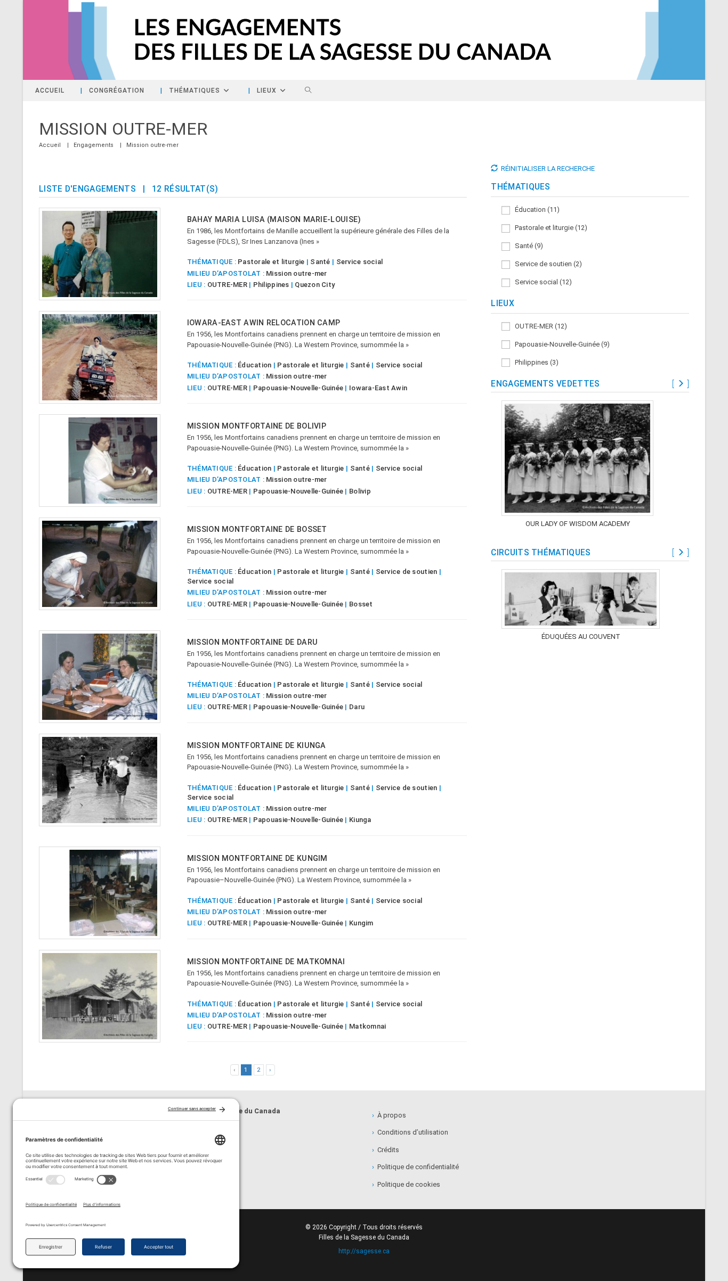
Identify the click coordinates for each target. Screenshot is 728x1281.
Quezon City (315, 285)
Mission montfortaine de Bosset (257, 529)
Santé (320, 262)
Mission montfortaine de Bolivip (256, 426)
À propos (389, 1115)
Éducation (254, 365)
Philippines (271, 285)
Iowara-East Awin (378, 388)
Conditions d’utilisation (410, 1132)
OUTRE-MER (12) (538, 326)
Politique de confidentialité (415, 1167)
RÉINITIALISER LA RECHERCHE (548, 169)
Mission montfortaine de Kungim (257, 858)
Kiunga (360, 820)
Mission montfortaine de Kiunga (256, 745)
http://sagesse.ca (364, 1251)
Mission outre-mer (152, 145)
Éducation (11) (535, 210)
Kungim (361, 923)
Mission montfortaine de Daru (252, 642)
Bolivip (360, 491)
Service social (359, 262)
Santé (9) (526, 246)
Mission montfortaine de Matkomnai (266, 961)
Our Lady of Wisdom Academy (577, 524)
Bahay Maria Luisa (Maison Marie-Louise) (274, 219)
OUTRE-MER (227, 285)
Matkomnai (367, 1026)
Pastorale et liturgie (271, 262)
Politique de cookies (406, 1184)
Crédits (385, 1150)
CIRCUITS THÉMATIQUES (541, 552)
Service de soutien (407, 572)
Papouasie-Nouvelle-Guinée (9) (560, 344)
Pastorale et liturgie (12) (548, 228)
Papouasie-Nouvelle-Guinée (298, 388)
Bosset (361, 604)
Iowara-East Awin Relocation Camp (264, 322)
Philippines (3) (534, 362)
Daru (357, 707)
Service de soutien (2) (546, 264)
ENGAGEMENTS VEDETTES (545, 384)
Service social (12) (541, 282)
